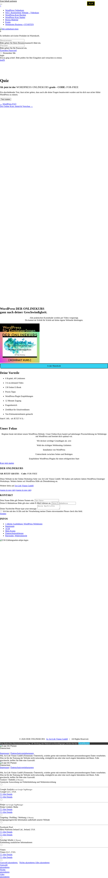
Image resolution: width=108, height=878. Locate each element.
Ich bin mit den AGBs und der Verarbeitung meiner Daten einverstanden (33, 511)
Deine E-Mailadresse (8, 503)
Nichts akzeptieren (27, 862)
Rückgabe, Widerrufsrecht (16, 536)
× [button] (0, 6)
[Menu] (1, 4)
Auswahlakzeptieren (4, 866)
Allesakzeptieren (4, 875)
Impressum (9, 526)
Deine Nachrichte (7, 509)
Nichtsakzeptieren (4, 871)
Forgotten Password (8, 50)
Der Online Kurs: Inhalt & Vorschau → (16, 106)
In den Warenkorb (54, 366)
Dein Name (5, 500)
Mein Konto (10, 531)
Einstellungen (84, 743)
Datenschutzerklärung (14, 533)
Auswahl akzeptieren (9, 862)
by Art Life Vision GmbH (57, 739)
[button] (2, 55)
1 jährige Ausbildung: (23, 524)
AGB (7, 528)
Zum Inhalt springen (8, 1)
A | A (91, 3)
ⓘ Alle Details (6, 794)
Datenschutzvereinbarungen (22, 753)
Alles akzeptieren (42, 862)
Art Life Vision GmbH (24, 486)
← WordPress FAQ (8, 104)
